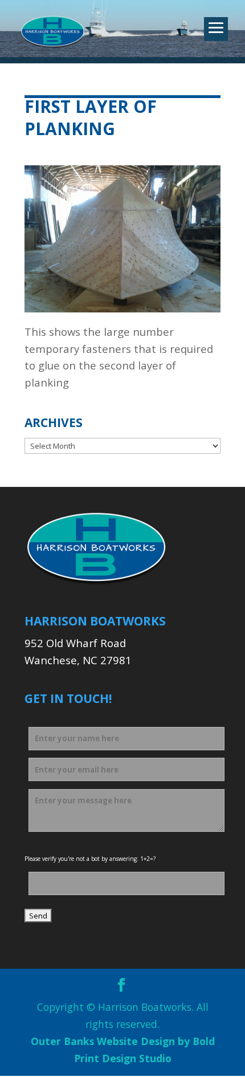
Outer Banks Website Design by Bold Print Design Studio (123, 1049)
